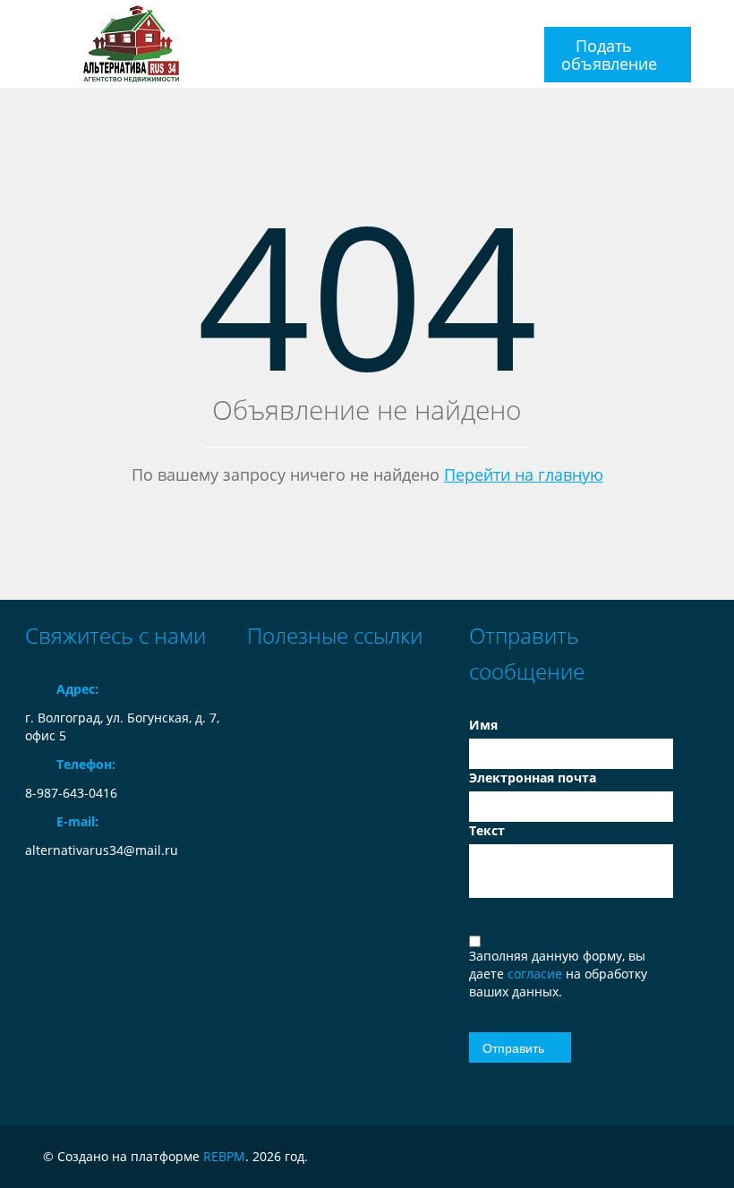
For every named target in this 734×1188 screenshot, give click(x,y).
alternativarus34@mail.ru (101, 850)
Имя (483, 724)
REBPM (224, 1156)
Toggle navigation (40, 21)
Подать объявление (609, 54)
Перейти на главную (523, 474)
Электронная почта (532, 777)
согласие (537, 973)
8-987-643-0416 (71, 792)
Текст (487, 830)
